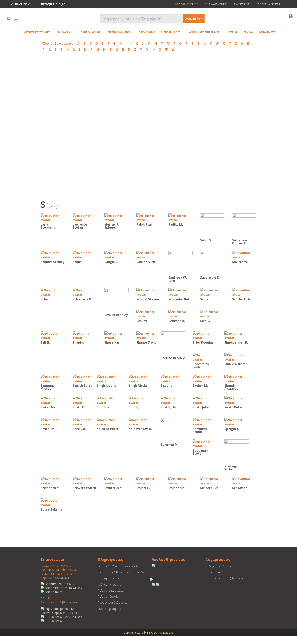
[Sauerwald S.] (212, 263)
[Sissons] (173, 379)
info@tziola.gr (53, 4)
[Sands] (85, 255)
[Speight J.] (236, 422)
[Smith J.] (141, 400)
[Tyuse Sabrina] (53, 502)
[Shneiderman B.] (236, 335)
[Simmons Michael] (53, 379)
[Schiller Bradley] (116, 300)
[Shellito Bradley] (173, 343)
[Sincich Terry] (85, 379)
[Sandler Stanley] (53, 255)
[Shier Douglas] (205, 335)
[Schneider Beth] (180, 292)
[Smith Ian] (109, 400)
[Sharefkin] (116, 335)
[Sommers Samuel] (205, 422)
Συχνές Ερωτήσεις (109, 609)
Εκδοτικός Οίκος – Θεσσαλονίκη (119, 566)
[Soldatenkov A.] (141, 422)
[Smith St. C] (53, 422)
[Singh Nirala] (141, 379)
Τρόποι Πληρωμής (109, 584)
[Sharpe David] (148, 335)
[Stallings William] (236, 451)
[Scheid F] (53, 292)
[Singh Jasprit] (109, 379)
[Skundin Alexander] (236, 379)
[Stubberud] (180, 481)
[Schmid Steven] (148, 292)
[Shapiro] (85, 335)
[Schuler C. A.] (244, 292)
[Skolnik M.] (205, 379)
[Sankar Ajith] (148, 255)
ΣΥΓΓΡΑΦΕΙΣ (242, 4)
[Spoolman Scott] (205, 443)
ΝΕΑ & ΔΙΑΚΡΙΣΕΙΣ (216, 4)
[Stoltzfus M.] (116, 481)
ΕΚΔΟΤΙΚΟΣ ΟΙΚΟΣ (186, 4)
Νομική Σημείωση (109, 578)
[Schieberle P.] (85, 292)
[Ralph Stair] (148, 217)
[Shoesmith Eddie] (205, 357)
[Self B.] (53, 335)
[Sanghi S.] (116, 255)
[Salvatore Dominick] (244, 225)
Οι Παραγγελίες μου (218, 572)
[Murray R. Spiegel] (116, 217)
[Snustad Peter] (109, 422)
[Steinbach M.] (53, 481)
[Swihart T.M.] (212, 481)
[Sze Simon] (244, 481)
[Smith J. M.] (173, 400)
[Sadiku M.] (180, 217)
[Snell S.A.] (85, 422)
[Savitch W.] (244, 255)
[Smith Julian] (205, 400)
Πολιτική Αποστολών (111, 590)
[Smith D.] (85, 400)
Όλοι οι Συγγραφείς (57, 43)
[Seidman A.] (180, 314)
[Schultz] (148, 314)
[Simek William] (236, 357)
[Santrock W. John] (180, 263)
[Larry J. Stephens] (53, 217)
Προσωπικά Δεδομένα (112, 602)
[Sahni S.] (212, 225)
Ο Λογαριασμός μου (218, 566)
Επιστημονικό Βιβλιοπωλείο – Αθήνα (121, 572)
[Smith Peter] (236, 400)
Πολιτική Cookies (109, 596)
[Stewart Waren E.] (85, 481)
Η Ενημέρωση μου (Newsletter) (225, 578)
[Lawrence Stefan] (85, 217)
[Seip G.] (212, 314)
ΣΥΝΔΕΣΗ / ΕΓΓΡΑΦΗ (269, 4)
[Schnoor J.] (212, 292)
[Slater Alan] (53, 400)
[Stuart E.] (148, 481)
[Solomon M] (173, 430)
